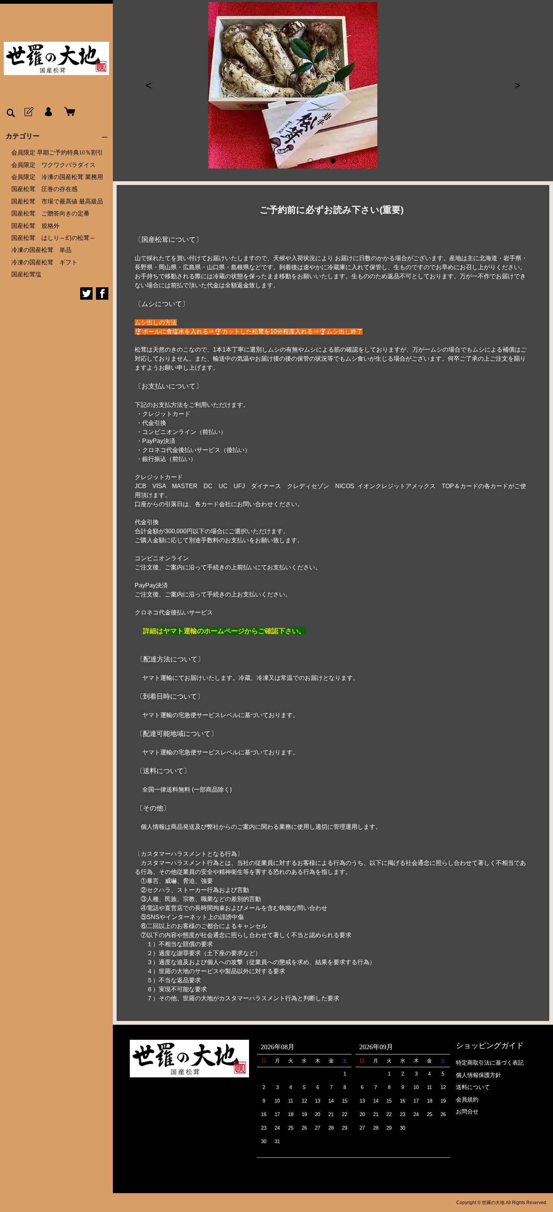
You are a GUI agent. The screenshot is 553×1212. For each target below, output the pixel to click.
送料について (473, 1087)
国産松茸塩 (26, 274)
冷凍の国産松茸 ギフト (44, 262)
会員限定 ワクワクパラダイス (53, 165)
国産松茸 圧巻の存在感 (47, 189)
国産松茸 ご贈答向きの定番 (50, 213)
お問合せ (467, 1111)
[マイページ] (48, 112)
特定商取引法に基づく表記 (490, 1062)
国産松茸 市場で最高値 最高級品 (57, 201)
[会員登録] (28, 112)
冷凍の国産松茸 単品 (41, 250)
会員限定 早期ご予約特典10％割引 (57, 152)
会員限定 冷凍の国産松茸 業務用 (57, 177)
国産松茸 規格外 (35, 226)
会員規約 (467, 1099)
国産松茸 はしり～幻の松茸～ (53, 238)
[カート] (68, 112)
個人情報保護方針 (478, 1075)
